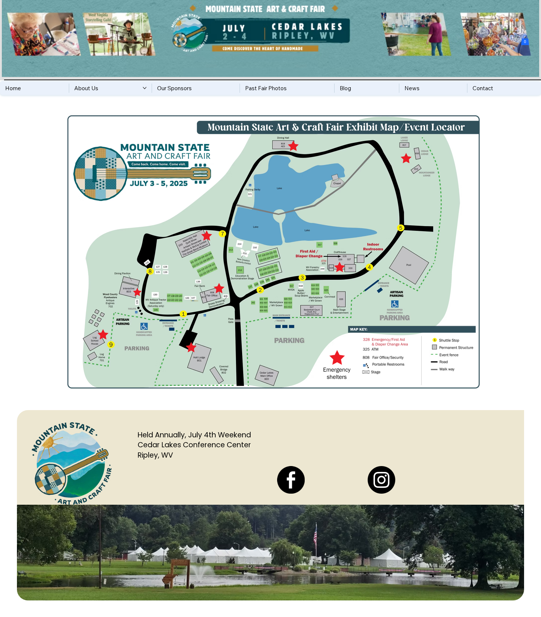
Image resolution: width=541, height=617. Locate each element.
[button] (525, 40)
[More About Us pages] (144, 88)
